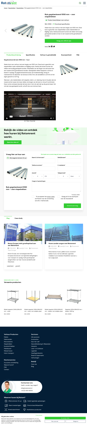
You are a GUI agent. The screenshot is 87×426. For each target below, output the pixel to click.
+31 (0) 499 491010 (27, 391)
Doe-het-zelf (35, 342)
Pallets (6, 337)
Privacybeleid (39, 415)
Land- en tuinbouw (37, 348)
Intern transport (9, 353)
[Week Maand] (75, 177)
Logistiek (34, 351)
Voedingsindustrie (36, 353)
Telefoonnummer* (37, 165)
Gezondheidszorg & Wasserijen (40, 344)
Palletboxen (7, 348)
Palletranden (8, 339)
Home (5, 8)
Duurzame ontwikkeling (11, 363)
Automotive (34, 339)
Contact (6, 369)
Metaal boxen (8, 351)
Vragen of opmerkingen (38, 181)
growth (18, 266)
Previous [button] (5, 30)
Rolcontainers (8, 342)
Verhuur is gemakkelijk (48, 55)
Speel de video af (12, 142)
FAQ (77, 55)
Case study (19, 218)
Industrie (34, 346)
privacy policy (51, 196)
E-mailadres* (61, 165)
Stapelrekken (11, 8)
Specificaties (30, 55)
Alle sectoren (35, 337)
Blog (8, 218)
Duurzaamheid (66, 55)
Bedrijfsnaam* (62, 157)
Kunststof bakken (9, 346)
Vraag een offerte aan (64, 41)
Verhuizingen (35, 358)
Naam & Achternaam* (38, 157)
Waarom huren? (9, 365)
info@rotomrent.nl (26, 388)
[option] (23, 30)
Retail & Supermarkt (37, 355)
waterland (10, 266)
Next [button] (40, 30)
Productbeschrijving (14, 55)
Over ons (34, 364)
